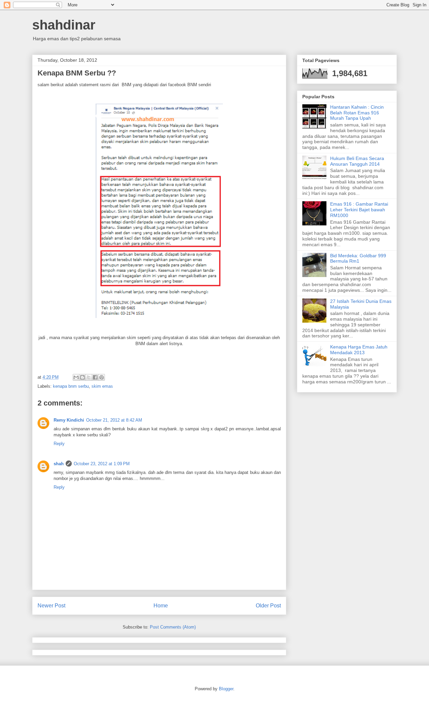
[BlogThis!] (82, 377)
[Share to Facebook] (95, 377)
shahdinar (64, 24)
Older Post (268, 605)
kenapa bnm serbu (71, 386)
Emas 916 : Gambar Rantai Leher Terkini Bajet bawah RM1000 (359, 209)
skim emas (102, 386)
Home (161, 605)
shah (59, 463)
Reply (59, 443)
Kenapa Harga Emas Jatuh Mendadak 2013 (358, 349)
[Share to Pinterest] (101, 377)
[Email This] (76, 377)
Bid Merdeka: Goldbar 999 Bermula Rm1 (358, 258)
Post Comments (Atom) (173, 627)
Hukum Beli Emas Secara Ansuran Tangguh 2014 (357, 161)
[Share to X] (88, 377)
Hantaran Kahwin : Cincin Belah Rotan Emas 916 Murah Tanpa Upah (357, 112)
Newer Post (51, 605)
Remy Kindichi (69, 420)
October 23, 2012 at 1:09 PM (102, 463)
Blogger (226, 688)
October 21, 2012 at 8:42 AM (114, 420)
